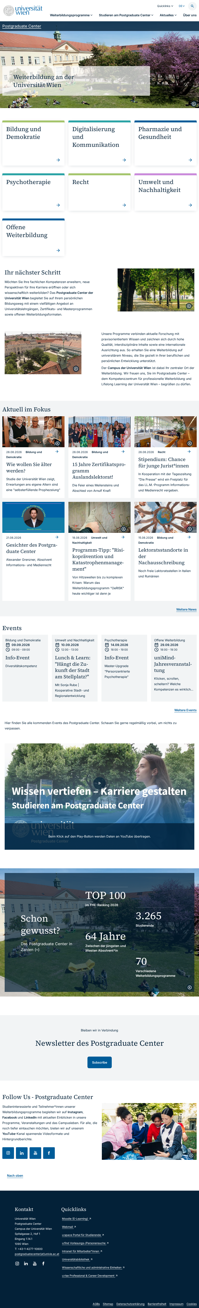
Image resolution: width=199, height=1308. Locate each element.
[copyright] (194, 104)
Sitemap (108, 1303)
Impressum (176, 1303)
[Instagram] (17, 1263)
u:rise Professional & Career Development (83, 1275)
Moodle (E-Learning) (75, 1218)
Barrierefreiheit (157, 1303)
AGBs (96, 1303)
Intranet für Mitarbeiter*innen (81, 1251)
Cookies (192, 1303)
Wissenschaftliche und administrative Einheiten (83, 1267)
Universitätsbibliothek (76, 1259)
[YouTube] (35, 1263)
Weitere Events (185, 710)
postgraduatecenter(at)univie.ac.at (37, 1254)
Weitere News (186, 609)
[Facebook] (43, 1263)
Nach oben (15, 1175)
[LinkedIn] (26, 1263)
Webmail (68, 1226)
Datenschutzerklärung (130, 1303)
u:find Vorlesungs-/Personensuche (83, 1243)
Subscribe (99, 1062)
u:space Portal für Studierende (82, 1235)
